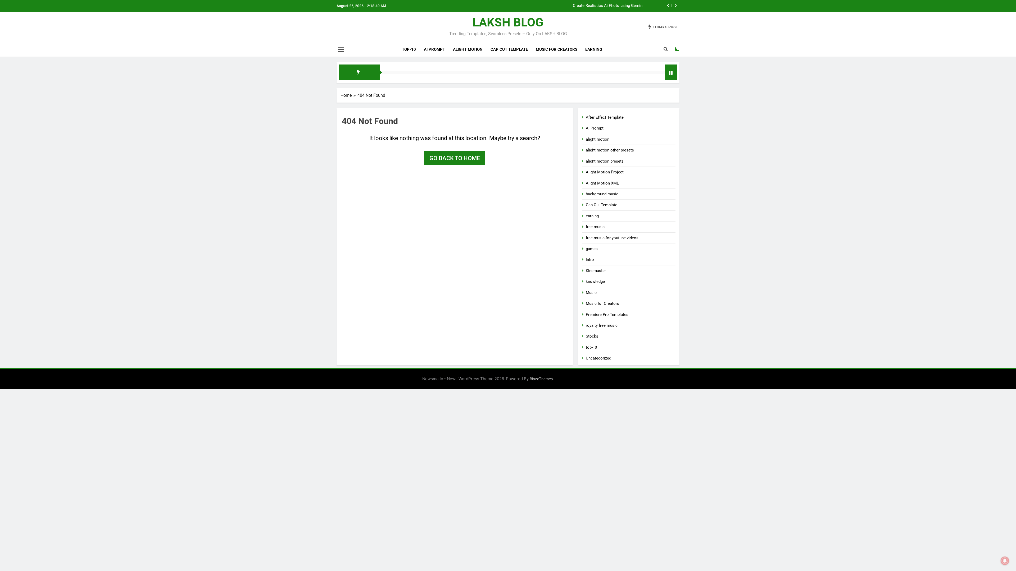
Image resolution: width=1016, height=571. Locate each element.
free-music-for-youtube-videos (612, 238)
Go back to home (454, 158)
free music (595, 226)
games (592, 248)
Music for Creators (556, 49)
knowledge (595, 281)
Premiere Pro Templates (607, 314)
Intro (590, 259)
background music (602, 194)
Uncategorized (598, 358)
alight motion (468, 49)
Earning (593, 49)
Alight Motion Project (605, 172)
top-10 (409, 49)
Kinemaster (596, 270)
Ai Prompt (434, 49)
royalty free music (602, 325)
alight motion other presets (610, 150)
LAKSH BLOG (508, 22)
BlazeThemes (541, 378)
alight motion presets (605, 161)
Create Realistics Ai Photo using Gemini (608, 6)
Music (591, 292)
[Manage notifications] (1005, 560)
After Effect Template (605, 117)
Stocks (592, 336)
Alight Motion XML (602, 183)
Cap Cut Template (509, 49)
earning (592, 216)
